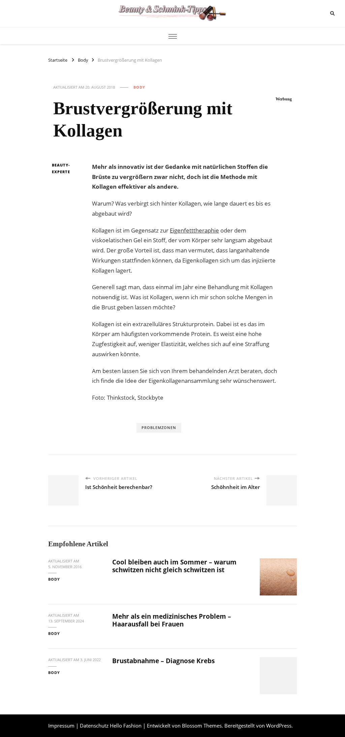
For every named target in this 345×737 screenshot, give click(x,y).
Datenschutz (94, 725)
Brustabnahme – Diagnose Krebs (163, 660)
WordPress (278, 725)
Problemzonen (159, 427)
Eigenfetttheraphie (194, 230)
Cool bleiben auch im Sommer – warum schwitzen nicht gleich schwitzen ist (174, 566)
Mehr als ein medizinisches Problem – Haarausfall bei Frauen (171, 620)
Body (139, 87)
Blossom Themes (202, 725)
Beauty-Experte (61, 168)
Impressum (61, 725)
